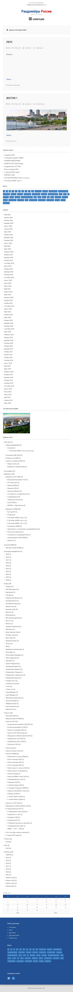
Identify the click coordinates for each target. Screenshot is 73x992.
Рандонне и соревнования (16, 466)
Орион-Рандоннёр (12, 663)
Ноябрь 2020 (8, 314)
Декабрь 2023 (8, 257)
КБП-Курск (9, 629)
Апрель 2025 (8, 229)
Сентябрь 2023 (9, 263)
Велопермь (9, 615)
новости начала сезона (13, 751)
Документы (8, 474)
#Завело (8, 586)
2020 (7, 565)
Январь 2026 (8, 220)
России (36, 11)
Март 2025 (7, 232)
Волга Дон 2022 (11, 716)
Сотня (26, 200)
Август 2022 (8, 280)
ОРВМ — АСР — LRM (14, 829)
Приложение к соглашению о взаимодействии (22, 529)
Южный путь (6, 203)
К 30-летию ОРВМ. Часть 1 (16, 517)
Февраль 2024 (9, 252)
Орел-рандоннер (11, 658)
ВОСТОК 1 (12, 98)
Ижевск (8, 623)
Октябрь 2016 (8, 360)
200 (4, 191)
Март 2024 (7, 249)
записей (12, 932)
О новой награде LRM (14, 785)
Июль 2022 (7, 283)
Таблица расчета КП (14, 499)
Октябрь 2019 (8, 326)
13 (7, 904)
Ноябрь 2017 (8, 352)
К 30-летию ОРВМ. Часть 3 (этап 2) (20, 451)
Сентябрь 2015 (9, 386)
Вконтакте (8, 978)
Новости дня (10, 748)
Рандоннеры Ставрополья (14, 675)
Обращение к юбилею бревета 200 (17, 806)
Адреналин (9, 592)
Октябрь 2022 (8, 274)
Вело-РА (8, 612)
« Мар (17, 912)
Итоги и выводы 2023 (14, 759)
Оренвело (9, 661)
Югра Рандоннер (11, 706)
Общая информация (12, 445)
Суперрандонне (33, 200)
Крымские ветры (11, 641)
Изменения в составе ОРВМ (16, 756)
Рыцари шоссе (11, 680)
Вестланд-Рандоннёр (13, 618)
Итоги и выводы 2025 (11, 169)
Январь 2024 (8, 254)
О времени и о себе (13, 814)
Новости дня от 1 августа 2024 (17, 768)
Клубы (6, 583)
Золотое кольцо (36, 194)
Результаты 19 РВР (12, 458)
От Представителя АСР (13, 809)
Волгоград (20, 194)
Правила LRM (12, 488)
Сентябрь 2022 (9, 277)
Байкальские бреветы (13, 598)
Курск (65, 194)
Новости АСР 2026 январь (16, 733)
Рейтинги (7, 852)
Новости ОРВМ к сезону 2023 (17, 776)
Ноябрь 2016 (8, 357)
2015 (16, 191)
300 (7, 191)
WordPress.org (13, 938)
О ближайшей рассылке (15, 779)
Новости (7, 713)
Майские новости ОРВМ (14, 718)
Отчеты (44, 197)
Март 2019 (7, 332)
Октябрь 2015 (8, 383)
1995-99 (8, 855)
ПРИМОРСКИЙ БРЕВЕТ (12, 160)
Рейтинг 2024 (10, 880)
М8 (68, 194)
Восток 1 (15, 141)
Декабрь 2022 (8, 272)
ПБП (48, 197)
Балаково (45, 191)
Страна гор (9, 689)
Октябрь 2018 (8, 343)
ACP (29, 191)
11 (56, 902)
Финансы (57, 200)
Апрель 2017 (8, 354)
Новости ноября (12, 773)
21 (17, 907)
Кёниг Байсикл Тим (12, 632)
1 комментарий (39, 48)
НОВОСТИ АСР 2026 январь (13, 163)
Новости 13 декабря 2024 (15, 730)
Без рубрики (8, 471)
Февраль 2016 (9, 372)
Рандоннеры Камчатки (13, 669)
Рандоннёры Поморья (13, 672)
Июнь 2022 (7, 286)
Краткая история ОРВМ (13, 548)
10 (46, 902)
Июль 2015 (7, 391)
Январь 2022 (8, 300)
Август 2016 (8, 363)
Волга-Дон (13, 194)
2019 (7, 872)
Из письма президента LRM (16, 727)
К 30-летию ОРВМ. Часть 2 (16, 520)
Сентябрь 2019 (9, 329)
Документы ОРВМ (12, 509)
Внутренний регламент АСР (16, 479)
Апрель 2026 (8, 217)
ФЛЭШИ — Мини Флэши (15, 505)
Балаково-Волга (53, 191)
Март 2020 (7, 317)
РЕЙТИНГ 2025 (9, 175)
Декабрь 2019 (8, 323)
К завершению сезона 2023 (16, 811)
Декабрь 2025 (8, 223)
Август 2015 (8, 389)
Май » (55, 912)
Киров (60, 194)
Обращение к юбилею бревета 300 (18, 736)
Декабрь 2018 (8, 340)
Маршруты (5, 197)
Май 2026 (7, 214)
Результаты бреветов (14, 532)
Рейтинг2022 (10, 886)
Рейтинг (5, 200)
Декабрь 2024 (8, 237)
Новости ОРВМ (11, 753)
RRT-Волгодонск (11, 589)
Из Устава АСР (12, 482)
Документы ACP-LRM (13, 477)
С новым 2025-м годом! (15, 796)
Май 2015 (7, 397)
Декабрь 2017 (8, 349)
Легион (8, 643)
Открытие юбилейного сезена (17, 791)
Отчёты (6, 839)
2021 (7, 568)
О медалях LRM (12, 817)
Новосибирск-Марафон (26, 197)
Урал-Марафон (50, 200)
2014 (13, 191)
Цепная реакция (11, 700)
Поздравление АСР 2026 (12, 166)
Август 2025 (8, 226)
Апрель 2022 (8, 292)
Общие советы (12, 464)
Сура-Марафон (41, 200)
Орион (39, 197)
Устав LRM (11, 502)
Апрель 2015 (8, 400)
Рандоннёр (64, 197)
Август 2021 (8, 309)
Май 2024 (7, 246)
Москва (12, 197)
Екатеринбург (27, 194)
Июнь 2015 (7, 394)
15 (27, 904)
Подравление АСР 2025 (15, 738)
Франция (63, 200)
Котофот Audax (11, 635)
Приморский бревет (12, 666)
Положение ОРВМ (13, 526)
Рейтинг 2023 (10, 877)
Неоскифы (17, 197)
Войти (10, 930)
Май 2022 (7, 289)
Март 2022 (7, 294)
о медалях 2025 (9, 155)
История (10, 448)
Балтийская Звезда (63, 191)
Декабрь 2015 (8, 377)
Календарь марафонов (11, 551)
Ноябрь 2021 (8, 303)
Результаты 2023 (13, 744)
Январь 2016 (8, 374)
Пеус (9, 42)
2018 (26, 191)
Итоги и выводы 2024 (14, 762)
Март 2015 (7, 403)
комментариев (14, 935)
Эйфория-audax (11, 703)
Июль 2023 (7, 266)
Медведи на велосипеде (14, 649)
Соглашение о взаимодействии (17, 535)
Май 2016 (7, 366)
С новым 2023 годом (12, 835)
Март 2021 (7, 312)
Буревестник (6, 194)
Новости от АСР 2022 (13, 803)
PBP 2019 (7, 442)
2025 (7, 580)
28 (17, 910)
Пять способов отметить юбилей (16, 832)
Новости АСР (10, 721)
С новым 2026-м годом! (15, 799)
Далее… (9, 79)
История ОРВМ (9, 545)
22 (27, 907)
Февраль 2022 (9, 297)
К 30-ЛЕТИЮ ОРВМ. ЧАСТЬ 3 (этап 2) (16, 178)
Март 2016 (7, 369)
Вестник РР (11, 512)
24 (46, 907)
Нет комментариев (39, 104)
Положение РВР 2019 (13, 455)
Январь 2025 (8, 234)
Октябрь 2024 (8, 240)
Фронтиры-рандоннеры (13, 698)
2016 (19, 191)
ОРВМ (35, 197)
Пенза (52, 197)
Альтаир (8, 595)
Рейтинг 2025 (10, 883)
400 (9, 191)
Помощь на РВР (12, 793)
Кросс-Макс (9, 638)
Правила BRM (12, 485)
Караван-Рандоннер (53, 194)
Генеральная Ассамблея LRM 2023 (19, 724)
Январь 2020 (8, 320)
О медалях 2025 (12, 782)
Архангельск (38, 191)
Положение (58, 197)
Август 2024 (8, 243)
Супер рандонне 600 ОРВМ (16, 537)
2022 (7, 571)
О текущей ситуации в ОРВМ (13, 158)
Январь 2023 (8, 269)
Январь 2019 (8, 337)
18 (56, 904)
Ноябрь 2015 (8, 380)
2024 (7, 577)
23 (37, 907)
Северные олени (11, 683)
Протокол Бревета (13, 491)
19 (65, 904)
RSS (13, 978)
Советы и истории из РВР (14, 461)
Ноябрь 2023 (8, 260)
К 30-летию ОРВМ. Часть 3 (13, 180)
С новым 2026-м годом (11, 172)
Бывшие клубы (16, 85)
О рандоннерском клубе (15, 826)
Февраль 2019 (9, 334)
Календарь (44, 194)
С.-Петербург (21, 200)
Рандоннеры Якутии (12, 678)
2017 (23, 191)
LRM (32, 191)
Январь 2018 (8, 346)
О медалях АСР (12, 820)
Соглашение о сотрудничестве (17, 494)
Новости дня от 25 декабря (16, 771)
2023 (7, 574)
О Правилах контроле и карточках (18, 823)
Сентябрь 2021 (9, 306)
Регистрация (12, 927)
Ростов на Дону (12, 200)
